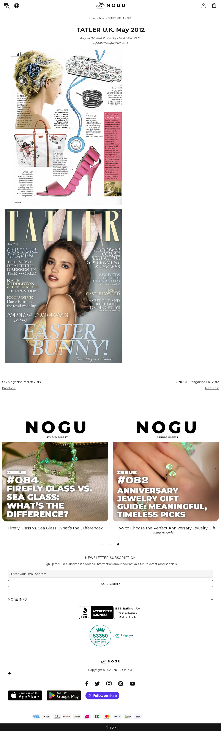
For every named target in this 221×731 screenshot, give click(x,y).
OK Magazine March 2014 (21, 382)
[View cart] (214, 5)
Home (92, 18)
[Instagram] (109, 683)
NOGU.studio (110, 5)
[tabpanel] (55, 473)
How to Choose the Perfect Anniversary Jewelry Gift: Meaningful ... (165, 530)
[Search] (6, 5)
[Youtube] (132, 683)
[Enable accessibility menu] (16, 5)
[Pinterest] (120, 683)
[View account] (203, 5)
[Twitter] (97, 683)
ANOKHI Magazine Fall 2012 (197, 382)
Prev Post (9, 388)
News (102, 18)
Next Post (212, 388)
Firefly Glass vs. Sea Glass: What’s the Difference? (55, 528)
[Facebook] (86, 683)
